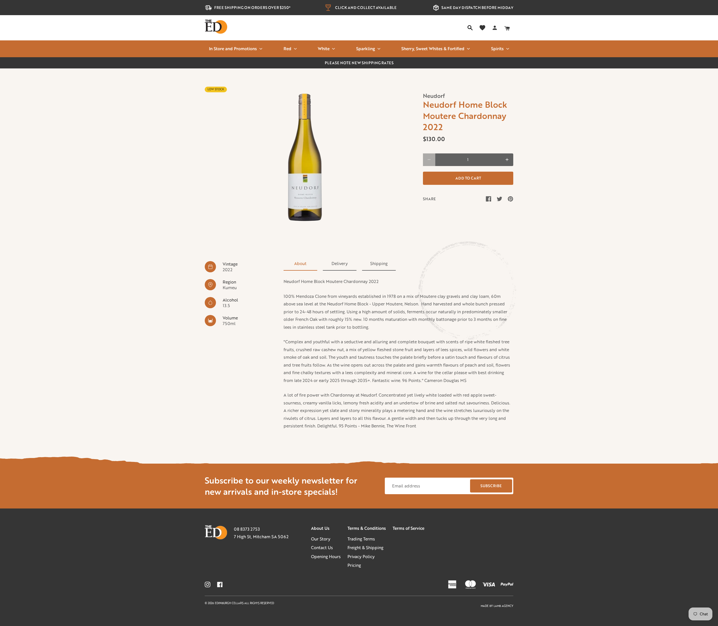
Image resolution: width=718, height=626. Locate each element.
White (324, 48)
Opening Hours (326, 556)
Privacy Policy (361, 556)
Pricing (354, 565)
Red (287, 48)
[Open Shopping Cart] (507, 28)
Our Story (320, 539)
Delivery (340, 263)
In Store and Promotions (233, 48)
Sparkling (365, 48)
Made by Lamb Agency (497, 606)
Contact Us (322, 547)
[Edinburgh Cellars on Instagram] (207, 584)
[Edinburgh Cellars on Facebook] (220, 584)
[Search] (470, 27)
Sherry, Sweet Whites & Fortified (432, 48)
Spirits (497, 48)
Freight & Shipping (365, 547)
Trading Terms (361, 539)
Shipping (379, 263)
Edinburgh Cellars (229, 603)
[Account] (495, 27)
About (300, 263)
